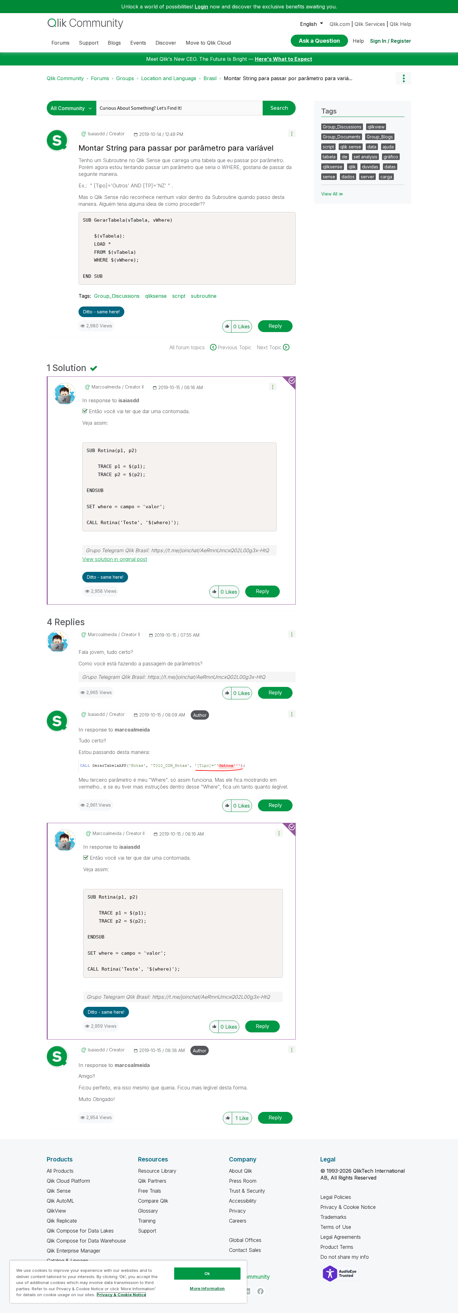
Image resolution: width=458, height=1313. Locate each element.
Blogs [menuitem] (114, 43)
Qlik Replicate (62, 1221)
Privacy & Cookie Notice (348, 1207)
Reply (275, 326)
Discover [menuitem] (165, 43)
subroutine (204, 296)
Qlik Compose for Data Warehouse (86, 1241)
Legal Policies (335, 1197)
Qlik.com (340, 24)
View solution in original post (114, 559)
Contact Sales (245, 1250)
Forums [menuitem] (60, 43)
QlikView (56, 1211)
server (367, 176)
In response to (110, 400)
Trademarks (333, 1217)
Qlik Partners (152, 1181)
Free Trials (149, 1191)
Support (147, 1231)
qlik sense (350, 146)
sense (329, 176)
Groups (125, 78)
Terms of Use (335, 1227)
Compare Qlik (153, 1201)
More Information (207, 1288)
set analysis (365, 156)
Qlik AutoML (60, 1201)
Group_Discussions (117, 296)
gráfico (391, 156)
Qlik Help (400, 24)
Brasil (210, 78)
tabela (329, 156)
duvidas (370, 166)
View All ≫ (332, 193)
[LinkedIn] (247, 1291)
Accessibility (242, 1201)
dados (348, 176)
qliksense (156, 296)
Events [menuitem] (138, 43)
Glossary (148, 1211)
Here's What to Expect (283, 59)
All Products (60, 1171)
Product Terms (336, 1247)
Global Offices (245, 1240)
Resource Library (157, 1171)
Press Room (242, 1181)
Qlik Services (370, 24)
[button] (292, 133)
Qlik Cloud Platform (68, 1181)
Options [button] (403, 78)
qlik (352, 166)
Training (146, 1221)
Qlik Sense (59, 1191)
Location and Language (168, 78)
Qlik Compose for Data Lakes (80, 1231)
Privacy (237, 1211)
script (178, 296)
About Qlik (240, 1171)
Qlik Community (65, 78)
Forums (100, 78)
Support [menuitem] (88, 43)
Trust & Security (247, 1191)
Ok (207, 1273)
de (344, 156)
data (371, 146)
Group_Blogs (380, 136)
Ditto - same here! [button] (101, 311)
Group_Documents (341, 136)
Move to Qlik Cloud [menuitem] (208, 43)
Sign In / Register (390, 41)
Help (358, 41)
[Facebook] (260, 1291)
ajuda (388, 146)
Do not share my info (345, 1257)
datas (390, 166)
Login (201, 6)
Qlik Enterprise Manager (73, 1251)
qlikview (376, 126)
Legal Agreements (340, 1237)
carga (386, 176)
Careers (237, 1221)
